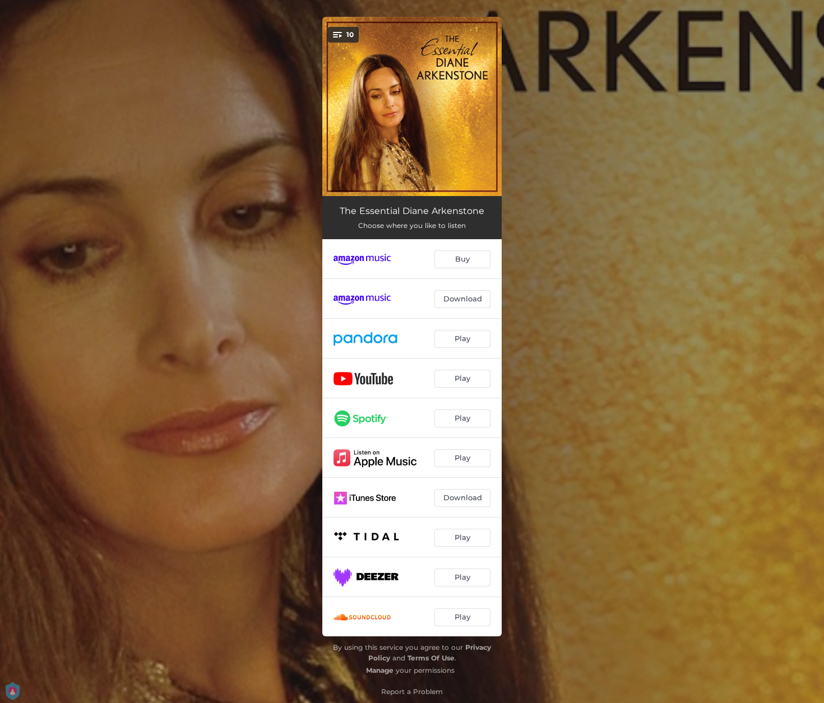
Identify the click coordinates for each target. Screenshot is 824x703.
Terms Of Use (431, 658)
